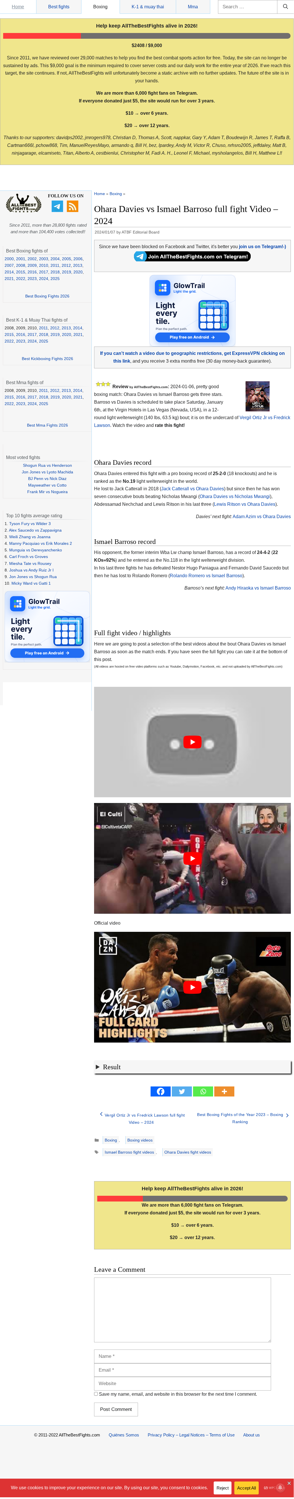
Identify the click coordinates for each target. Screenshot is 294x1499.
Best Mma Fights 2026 (47, 425)
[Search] (285, 7)
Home (18, 6)
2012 (66, 265)
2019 (66, 272)
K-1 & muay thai (148, 6)
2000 (9, 258)
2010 (43, 265)
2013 (77, 265)
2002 (32, 258)
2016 (32, 272)
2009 (32, 265)
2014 (9, 272)
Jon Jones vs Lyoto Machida (47, 472)
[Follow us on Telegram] (58, 210)
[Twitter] (182, 1091)
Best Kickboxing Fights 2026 (47, 358)
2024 (43, 278)
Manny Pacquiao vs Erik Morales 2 (40, 543)
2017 (43, 272)
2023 (32, 278)
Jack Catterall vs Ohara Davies (192, 488)
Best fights (58, 6)
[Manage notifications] (280, 1487)
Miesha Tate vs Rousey (30, 563)
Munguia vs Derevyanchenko (35, 550)
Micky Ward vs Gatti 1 (31, 583)
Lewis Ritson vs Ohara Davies (244, 504)
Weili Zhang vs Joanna (29, 536)
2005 (66, 258)
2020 (78, 272)
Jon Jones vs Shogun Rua (33, 576)
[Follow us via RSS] (73, 210)
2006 (78, 258)
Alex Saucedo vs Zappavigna (35, 530)
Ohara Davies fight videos (187, 1152)
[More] (224, 1091)
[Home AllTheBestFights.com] (24, 211)
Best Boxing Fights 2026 (47, 296)
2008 (20, 265)
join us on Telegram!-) (262, 246)
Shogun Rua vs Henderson (47, 465)
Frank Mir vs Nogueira (47, 491)
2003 (43, 258)
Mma (193, 6)
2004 (55, 258)
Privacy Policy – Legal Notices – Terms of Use (191, 1434)
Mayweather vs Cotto (47, 485)
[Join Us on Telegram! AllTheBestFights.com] (192, 260)
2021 (9, 278)
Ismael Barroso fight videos (129, 1152)
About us (251, 1434)
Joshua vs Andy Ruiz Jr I (31, 570)
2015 (20, 272)
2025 (55, 278)
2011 (54, 265)
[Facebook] (161, 1091)
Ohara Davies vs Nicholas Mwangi (235, 496)
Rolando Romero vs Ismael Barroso (206, 575)
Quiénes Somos (124, 1434)
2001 (20, 258)
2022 (20, 278)
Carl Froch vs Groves (28, 556)
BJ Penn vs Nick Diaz (47, 478)
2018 (55, 272)
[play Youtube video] (192, 742)
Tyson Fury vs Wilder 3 (30, 523)
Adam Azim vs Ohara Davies (262, 516)
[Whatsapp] (203, 1091)
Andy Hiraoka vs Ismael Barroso (258, 588)
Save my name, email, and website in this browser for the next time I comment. (178, 1394)
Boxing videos (140, 1140)
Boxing (100, 6)
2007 (9, 265)
